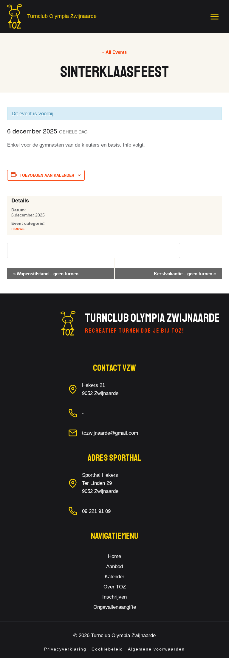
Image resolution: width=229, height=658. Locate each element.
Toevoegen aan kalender (47, 175)
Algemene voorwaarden (156, 649)
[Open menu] (214, 16)
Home (114, 556)
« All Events (114, 52)
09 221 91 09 (96, 511)
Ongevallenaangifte (114, 607)
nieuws (17, 228)
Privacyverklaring (65, 649)
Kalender (114, 576)
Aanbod (114, 566)
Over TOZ (114, 587)
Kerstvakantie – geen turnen (185, 273)
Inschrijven (114, 597)
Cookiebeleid (107, 649)
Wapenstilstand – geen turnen (45, 273)
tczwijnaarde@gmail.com (110, 433)
